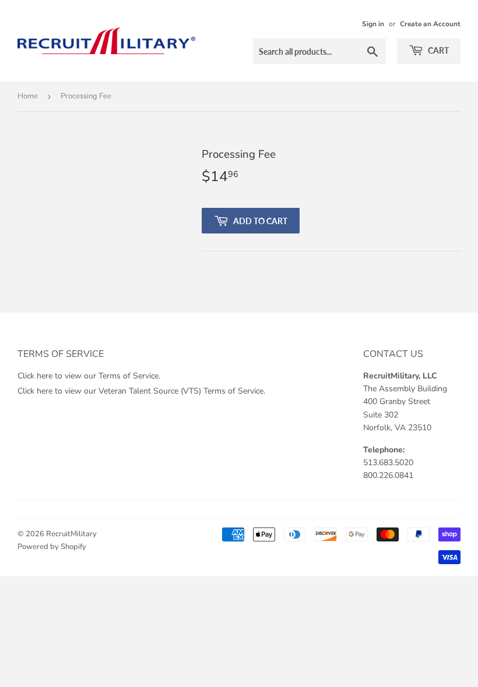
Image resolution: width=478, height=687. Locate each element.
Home (27, 96)
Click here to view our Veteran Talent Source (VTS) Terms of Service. (141, 390)
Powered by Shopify (51, 546)
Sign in (373, 24)
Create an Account (430, 24)
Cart (437, 50)
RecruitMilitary (71, 534)
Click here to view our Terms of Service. (88, 375)
